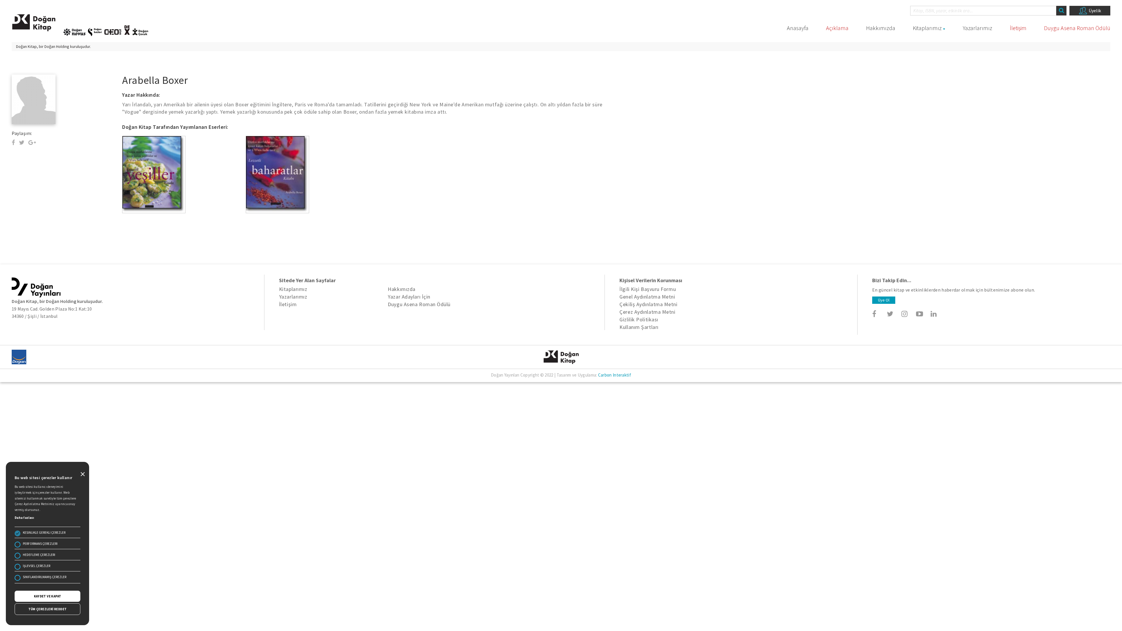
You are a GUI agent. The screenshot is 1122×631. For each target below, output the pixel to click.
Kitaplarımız (927, 28)
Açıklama (837, 28)
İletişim (1018, 28)
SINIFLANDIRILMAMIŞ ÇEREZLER (44, 577)
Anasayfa (797, 28)
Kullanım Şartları (638, 327)
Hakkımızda (880, 28)
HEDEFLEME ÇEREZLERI (39, 555)
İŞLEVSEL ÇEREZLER (36, 566)
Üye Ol (883, 300)
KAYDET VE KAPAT (47, 596)
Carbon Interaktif (614, 375)
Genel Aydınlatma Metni (647, 296)
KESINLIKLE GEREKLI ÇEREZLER (44, 533)
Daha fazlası (24, 518)
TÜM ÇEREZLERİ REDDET (47, 609)
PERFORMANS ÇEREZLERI (40, 544)
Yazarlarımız (977, 28)
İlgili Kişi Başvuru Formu (647, 289)
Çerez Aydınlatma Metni (647, 311)
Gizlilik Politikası (638, 319)
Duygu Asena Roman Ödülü (1077, 28)
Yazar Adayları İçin (409, 296)
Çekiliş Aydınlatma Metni (648, 304)
